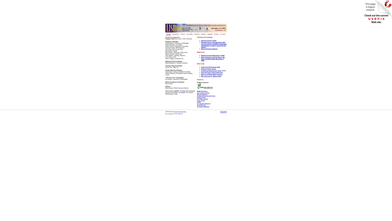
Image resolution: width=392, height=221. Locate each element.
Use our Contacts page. (180, 111)
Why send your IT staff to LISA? (211, 76)
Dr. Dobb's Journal (202, 99)
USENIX (176, 91)
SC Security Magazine (203, 103)
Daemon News (201, 97)
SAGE (183, 92)
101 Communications (203, 93)
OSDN (199, 102)
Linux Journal (201, 100)
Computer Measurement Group (206, 96)
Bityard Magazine (202, 94)
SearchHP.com (201, 105)
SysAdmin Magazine (203, 106)
